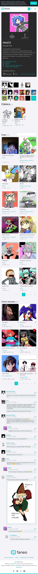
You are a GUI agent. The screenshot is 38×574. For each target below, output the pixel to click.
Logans (21, 350)
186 (22, 188)
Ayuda (17, 557)
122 (22, 264)
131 (22, 213)
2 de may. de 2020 (11, 452)
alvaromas (4, 350)
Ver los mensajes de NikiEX (28, 74)
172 (5, 188)
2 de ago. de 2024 (11, 393)
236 (22, 162)
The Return (5, 322)
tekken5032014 (23, 377)
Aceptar (33, 3)
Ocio (3, 376)
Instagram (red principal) (12, 66)
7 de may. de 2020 (11, 417)
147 (22, 239)
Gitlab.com (19, 567)
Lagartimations (8, 376)
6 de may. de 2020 (11, 436)
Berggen (8, 435)
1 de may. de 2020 (11, 460)
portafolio (8, 62)
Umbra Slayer (4, 121)
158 (5, 264)
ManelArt (4, 324)
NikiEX (3, 123)
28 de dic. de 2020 (11, 402)
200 (5, 290)
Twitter (7, 64)
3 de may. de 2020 (11, 444)
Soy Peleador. (23, 348)
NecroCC (22, 324)
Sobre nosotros (9, 557)
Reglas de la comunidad (26, 557)
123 (5, 162)
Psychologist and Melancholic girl (26, 374)
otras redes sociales (10, 61)
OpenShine (14, 564)
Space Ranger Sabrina (8, 348)
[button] (31, 9)
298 (22, 290)
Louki (7, 458)
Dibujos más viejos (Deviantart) (14, 65)
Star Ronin (22, 322)
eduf (7, 400)
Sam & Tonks (5, 373)
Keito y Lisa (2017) (19, 120)
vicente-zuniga (10, 443)
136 (5, 213)
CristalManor (9, 476)
